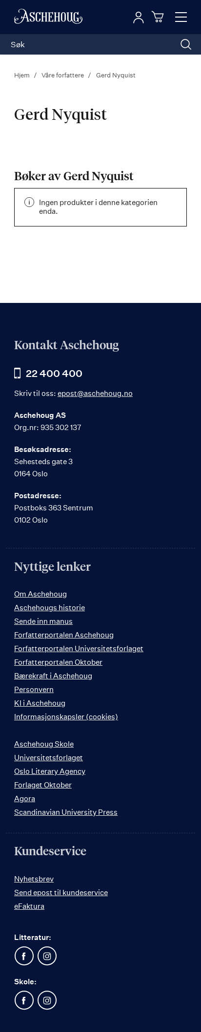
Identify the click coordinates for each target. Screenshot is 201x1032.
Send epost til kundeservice (61, 892)
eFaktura (29, 906)
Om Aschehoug (40, 594)
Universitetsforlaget (48, 757)
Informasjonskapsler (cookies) (66, 716)
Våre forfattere (63, 75)
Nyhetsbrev (34, 878)
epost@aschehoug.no (95, 393)
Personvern (34, 689)
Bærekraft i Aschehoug (53, 675)
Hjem (22, 75)
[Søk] (186, 44)
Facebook (24, 956)
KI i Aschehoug (39, 703)
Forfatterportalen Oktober (58, 662)
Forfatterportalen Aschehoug (64, 634)
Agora (24, 798)
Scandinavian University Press (66, 812)
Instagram (47, 956)
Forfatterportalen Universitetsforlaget (78, 648)
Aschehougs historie (49, 607)
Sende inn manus (43, 621)
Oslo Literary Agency (49, 771)
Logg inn (138, 17)
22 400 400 (54, 373)
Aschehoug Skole (44, 744)
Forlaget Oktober (43, 784)
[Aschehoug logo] (48, 17)
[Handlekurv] (159, 16)
